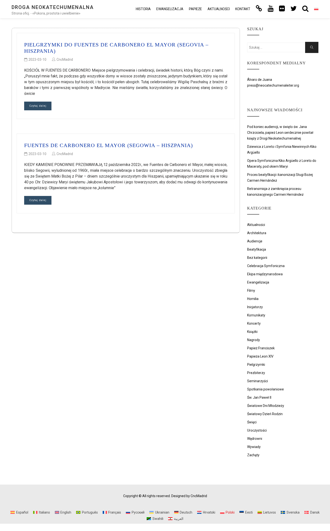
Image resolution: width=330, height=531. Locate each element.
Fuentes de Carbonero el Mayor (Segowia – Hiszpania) (108, 145)
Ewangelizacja (169, 9)
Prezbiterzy (256, 373)
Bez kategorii (257, 258)
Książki (252, 332)
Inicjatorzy (255, 307)
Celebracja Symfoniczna (266, 266)
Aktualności (219, 9)
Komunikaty (256, 315)
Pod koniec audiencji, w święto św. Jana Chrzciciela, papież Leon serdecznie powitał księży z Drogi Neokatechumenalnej (280, 132)
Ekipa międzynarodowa (265, 274)
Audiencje (254, 241)
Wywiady (254, 447)
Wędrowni (254, 439)
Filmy (251, 290)
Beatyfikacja (256, 249)
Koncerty (254, 323)
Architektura (256, 233)
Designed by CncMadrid (189, 496)
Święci (252, 422)
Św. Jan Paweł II (259, 397)
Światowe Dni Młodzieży (265, 406)
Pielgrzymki (256, 364)
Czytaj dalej (37, 105)
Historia (143, 9)
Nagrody (253, 340)
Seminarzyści (257, 381)
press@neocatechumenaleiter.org (273, 85)
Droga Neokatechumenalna (53, 7)
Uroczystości (257, 430)
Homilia (252, 299)
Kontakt (242, 9)
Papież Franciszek (261, 348)
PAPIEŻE (195, 9)
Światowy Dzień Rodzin (265, 414)
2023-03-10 (37, 59)
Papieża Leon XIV (260, 356)
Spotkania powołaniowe (265, 389)
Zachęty (253, 455)
